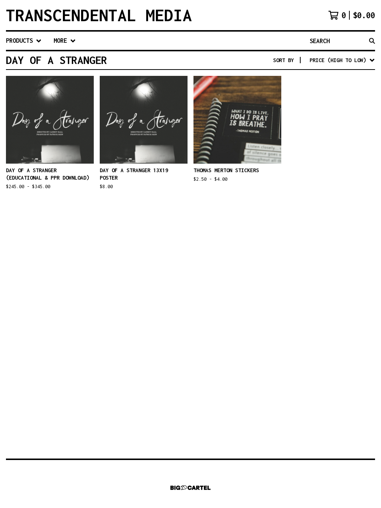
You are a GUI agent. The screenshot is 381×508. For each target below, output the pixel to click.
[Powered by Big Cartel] (190, 487)
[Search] (372, 41)
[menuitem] (24, 41)
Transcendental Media (99, 15)
